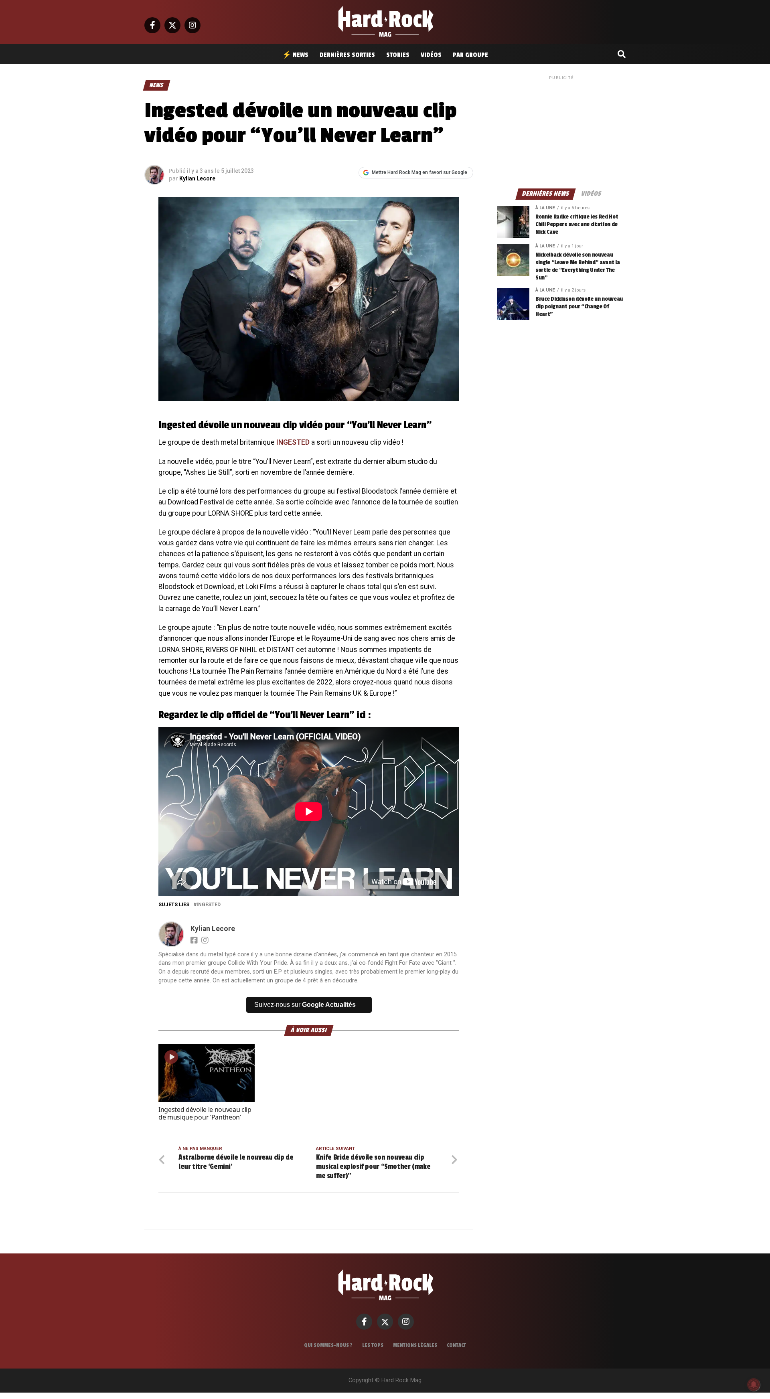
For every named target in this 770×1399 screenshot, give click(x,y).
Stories (397, 55)
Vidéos (431, 55)
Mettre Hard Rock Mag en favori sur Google (419, 172)
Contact (456, 1345)
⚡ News (295, 55)
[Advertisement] (561, 131)
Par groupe (470, 55)
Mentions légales (415, 1345)
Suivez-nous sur (305, 1004)
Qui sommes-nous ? (328, 1345)
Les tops (372, 1345)
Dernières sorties (347, 55)
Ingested (209, 904)
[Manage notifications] (753, 1384)
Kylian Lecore (197, 178)
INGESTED (293, 442)
